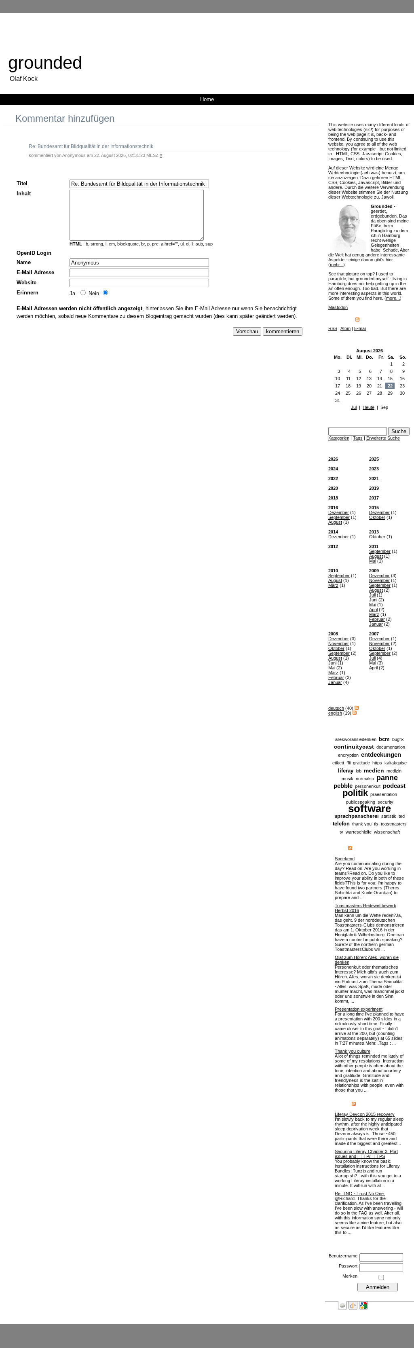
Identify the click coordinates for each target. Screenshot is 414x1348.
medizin (394, 770)
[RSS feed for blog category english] (355, 713)
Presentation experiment (358, 1009)
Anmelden (238, 1329)
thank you (362, 823)
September (339, 517)
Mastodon (338, 307)
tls (376, 823)
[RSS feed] (357, 320)
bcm (384, 739)
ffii (348, 762)
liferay (345, 771)
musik (347, 778)
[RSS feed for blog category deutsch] (357, 708)
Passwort (348, 1265)
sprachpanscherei (356, 816)
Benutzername (343, 1255)
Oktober (377, 517)
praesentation (383, 794)
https (377, 762)
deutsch (336, 708)
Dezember (338, 512)
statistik (388, 816)
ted (402, 816)
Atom (345, 328)
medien (374, 770)
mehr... (336, 264)
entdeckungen (381, 754)
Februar (377, 619)
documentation (390, 747)
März (333, 585)
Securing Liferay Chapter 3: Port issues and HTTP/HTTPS (366, 1154)
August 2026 (369, 350)
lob (358, 770)
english (335, 713)
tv (341, 832)
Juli (372, 595)
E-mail (360, 328)
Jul (354, 407)
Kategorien (338, 438)
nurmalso (365, 778)
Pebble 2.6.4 (213, 1329)
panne (387, 778)
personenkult (367, 786)
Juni (373, 599)
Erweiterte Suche (383, 438)
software (369, 808)
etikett (338, 762)
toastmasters (394, 823)
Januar (376, 624)
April (373, 609)
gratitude (361, 762)
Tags (358, 438)
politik (355, 793)
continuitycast (354, 746)
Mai (372, 561)
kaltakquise (395, 762)
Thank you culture (352, 1051)
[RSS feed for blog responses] (354, 1104)
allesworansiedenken (355, 739)
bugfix (398, 739)
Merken (349, 1276)
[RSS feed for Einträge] (350, 848)
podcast (394, 785)
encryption (348, 755)
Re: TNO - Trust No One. (360, 1193)
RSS (332, 328)
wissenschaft (387, 832)
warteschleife (359, 832)
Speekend (345, 858)
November (379, 580)
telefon (341, 824)
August (335, 522)
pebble (343, 785)
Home (207, 99)
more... (393, 298)
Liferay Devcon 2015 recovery (365, 1114)
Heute (368, 407)
